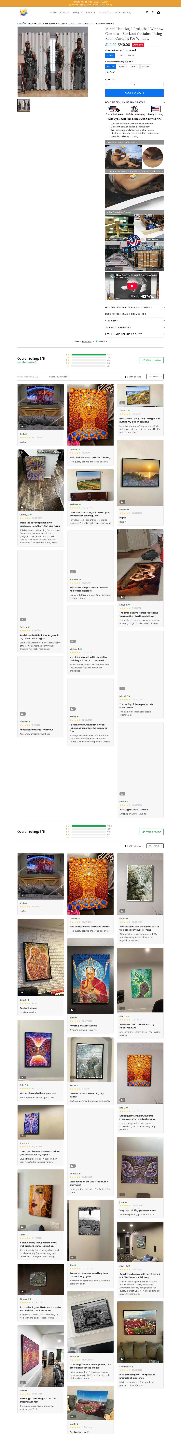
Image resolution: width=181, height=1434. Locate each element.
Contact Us (105, 12)
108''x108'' (111, 72)
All (25, 23)
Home (53, 12)
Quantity (110, 79)
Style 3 (131, 55)
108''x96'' (145, 67)
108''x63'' (129, 61)
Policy (76, 12)
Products (65, 12)
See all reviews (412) (27, 362)
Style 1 (132, 50)
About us (90, 12)
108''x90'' (134, 67)
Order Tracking (123, 12)
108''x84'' (122, 67)
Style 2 (120, 55)
